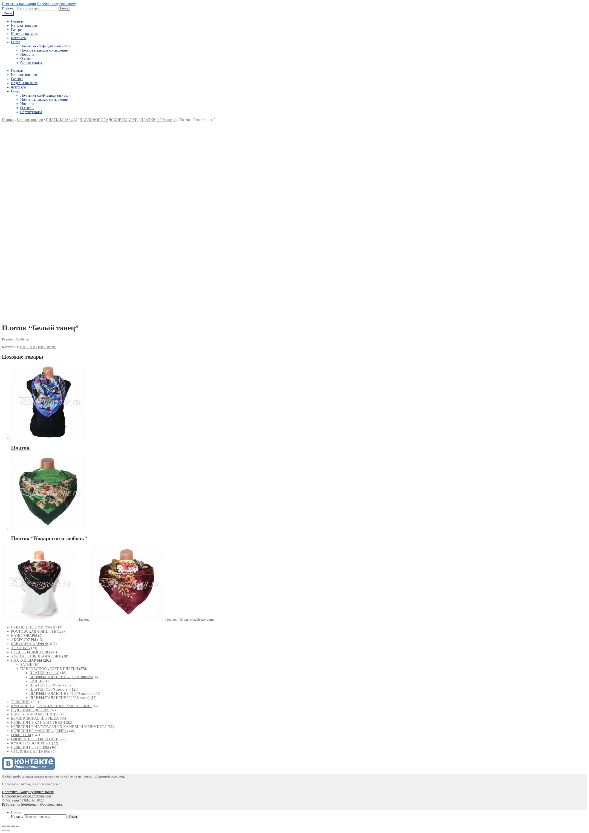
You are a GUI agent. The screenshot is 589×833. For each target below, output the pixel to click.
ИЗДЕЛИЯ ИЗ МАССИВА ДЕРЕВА (39, 731)
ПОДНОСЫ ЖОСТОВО (30, 652)
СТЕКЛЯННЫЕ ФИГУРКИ (33, 627)
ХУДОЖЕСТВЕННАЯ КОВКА (36, 656)
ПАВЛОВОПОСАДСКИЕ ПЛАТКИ (109, 120)
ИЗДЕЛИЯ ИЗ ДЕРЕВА (30, 710)
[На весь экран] (13, 826)
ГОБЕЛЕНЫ (21, 735)
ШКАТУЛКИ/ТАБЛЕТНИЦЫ (34, 714)
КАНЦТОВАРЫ (24, 635)
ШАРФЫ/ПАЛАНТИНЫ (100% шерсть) (61, 693)
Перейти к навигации (19, 4)
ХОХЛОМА (20, 648)
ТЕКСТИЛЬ (20, 702)
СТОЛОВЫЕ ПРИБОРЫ (30, 751)
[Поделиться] (8, 826)
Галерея (17, 30)
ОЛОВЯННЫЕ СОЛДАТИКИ (35, 739)
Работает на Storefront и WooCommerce (32, 804)
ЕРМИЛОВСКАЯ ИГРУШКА (35, 718)
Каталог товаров (24, 25)
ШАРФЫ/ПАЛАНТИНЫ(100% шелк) (59, 698)
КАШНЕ (36, 681)
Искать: (8, 8)
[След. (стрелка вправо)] (8, 830)
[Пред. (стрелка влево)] (4, 830)
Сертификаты (31, 63)
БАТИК (26, 664)
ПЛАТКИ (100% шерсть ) (49, 689)
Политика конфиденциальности (45, 46)
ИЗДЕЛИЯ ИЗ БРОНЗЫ (30, 747)
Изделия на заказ (24, 34)
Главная (17, 21)
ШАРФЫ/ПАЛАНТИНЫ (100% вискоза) (61, 677)
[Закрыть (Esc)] (4, 826)
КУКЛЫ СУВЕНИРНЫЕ (31, 743)
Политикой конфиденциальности (28, 792)
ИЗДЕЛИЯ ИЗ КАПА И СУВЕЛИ (38, 722)
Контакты (18, 38)
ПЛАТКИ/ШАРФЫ (61, 120)
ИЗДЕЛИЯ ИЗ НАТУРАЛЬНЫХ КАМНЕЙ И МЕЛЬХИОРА (59, 727)
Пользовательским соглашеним (26, 796)
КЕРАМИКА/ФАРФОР (29, 644)
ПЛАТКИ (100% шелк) (158, 120)
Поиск (64, 8)
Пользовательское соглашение (44, 50)
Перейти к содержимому (56, 4)
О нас (15, 42)
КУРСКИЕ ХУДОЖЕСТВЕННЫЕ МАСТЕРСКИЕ (51, 706)
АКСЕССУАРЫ (23, 640)
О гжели (27, 59)
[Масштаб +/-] (17, 826)
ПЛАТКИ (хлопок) (44, 673)
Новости (27, 54)
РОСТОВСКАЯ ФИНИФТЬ (33, 631)
